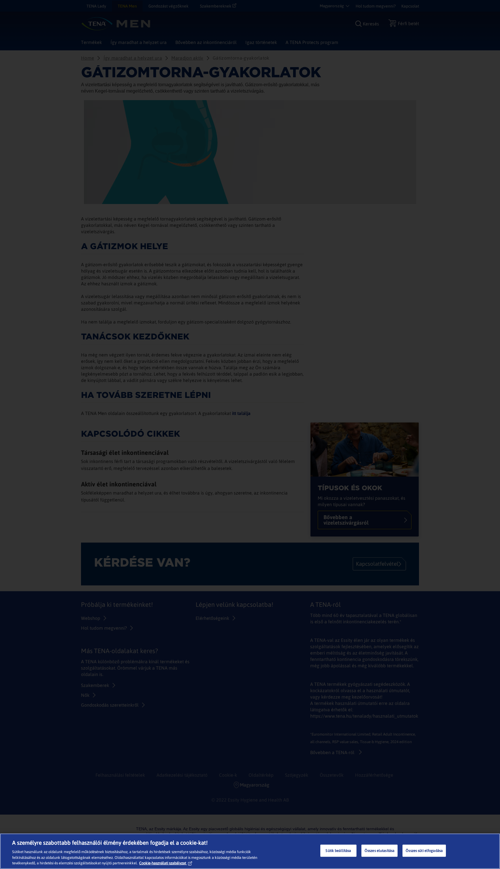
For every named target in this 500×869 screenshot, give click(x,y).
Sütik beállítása (338, 850)
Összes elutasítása (379, 850)
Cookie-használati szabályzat (162, 863)
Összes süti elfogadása (424, 850)
